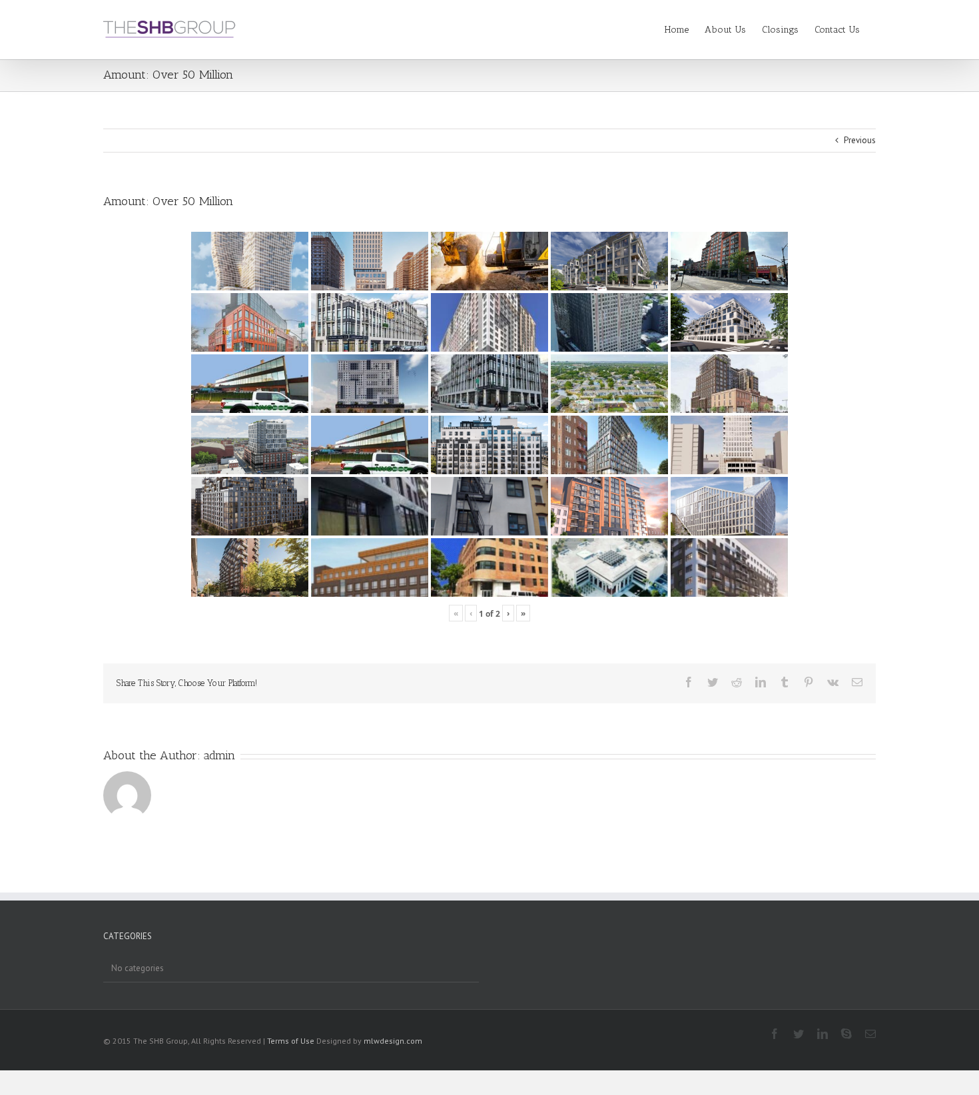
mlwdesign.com (393, 1041)
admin (219, 755)
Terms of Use (290, 1041)
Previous (860, 140)
